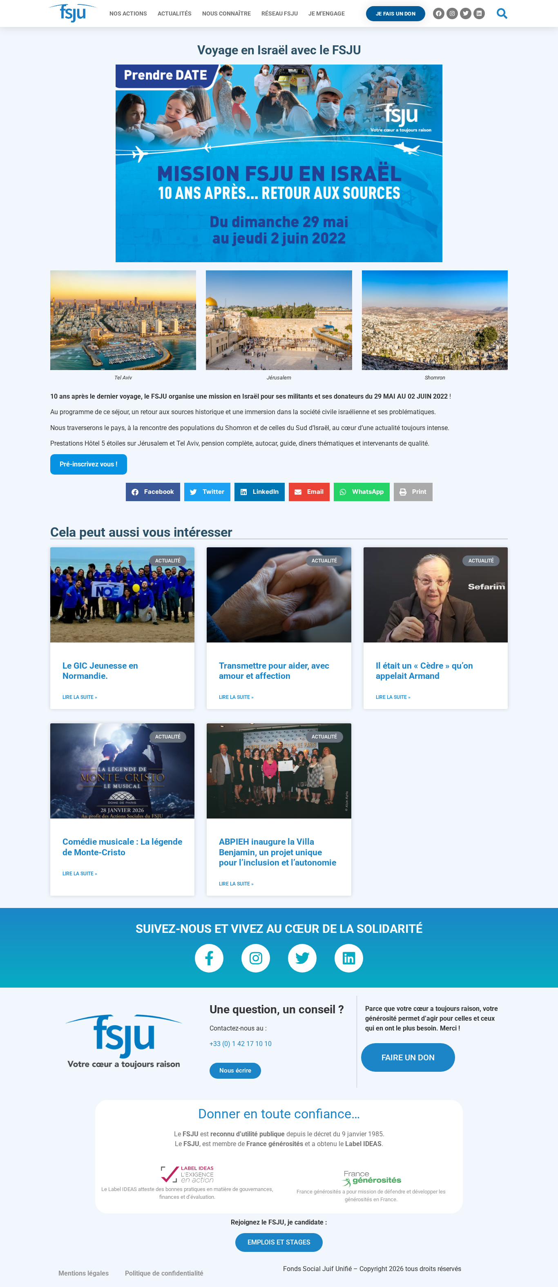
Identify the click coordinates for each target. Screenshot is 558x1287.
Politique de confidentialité (164, 1273)
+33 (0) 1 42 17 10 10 (241, 1044)
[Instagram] (452, 13)
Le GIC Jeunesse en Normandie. (100, 671)
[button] (502, 13)
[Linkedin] (479, 13)
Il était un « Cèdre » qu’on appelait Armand (424, 671)
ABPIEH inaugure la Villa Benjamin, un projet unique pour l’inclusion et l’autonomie (277, 852)
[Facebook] (438, 13)
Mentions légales (83, 1273)
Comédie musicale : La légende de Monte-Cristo (122, 847)
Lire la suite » (79, 697)
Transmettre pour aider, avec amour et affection (274, 671)
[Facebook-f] (209, 958)
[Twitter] (465, 13)
